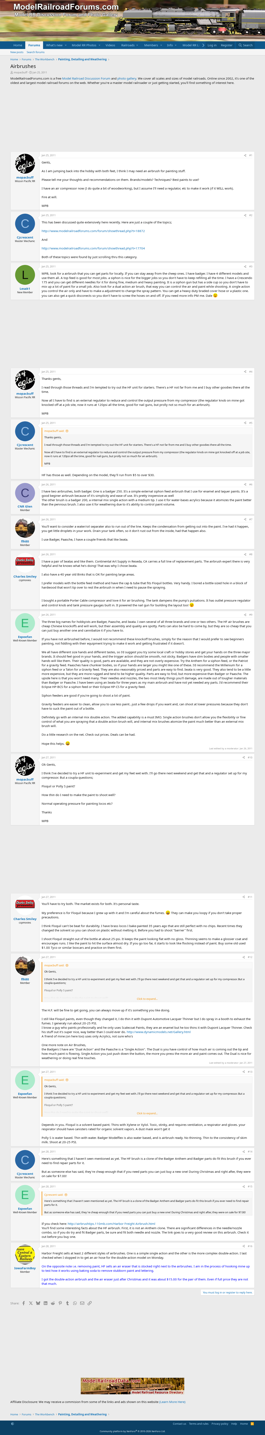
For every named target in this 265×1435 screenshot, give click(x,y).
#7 (250, 519)
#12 (250, 957)
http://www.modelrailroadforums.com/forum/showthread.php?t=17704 (93, 248)
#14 (250, 1151)
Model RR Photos (84, 45)
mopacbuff (20, 72)
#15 (250, 1186)
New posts (16, 52)
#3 (250, 266)
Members (151, 45)
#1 (250, 155)
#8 (250, 554)
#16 (250, 1246)
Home (17, 45)
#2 (250, 215)
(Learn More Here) (172, 1402)
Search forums (36, 52)
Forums (34, 45)
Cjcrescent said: (53, 1195)
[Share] (245, 155)
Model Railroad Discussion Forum (86, 78)
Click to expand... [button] (147, 999)
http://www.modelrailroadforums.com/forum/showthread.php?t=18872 (93, 231)
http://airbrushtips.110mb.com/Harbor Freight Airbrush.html (111, 1224)
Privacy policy (220, 1423)
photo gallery (126, 78)
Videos (110, 45)
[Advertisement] (132, 118)
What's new (54, 45)
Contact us (179, 1423)
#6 (250, 484)
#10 (250, 757)
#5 (250, 423)
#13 (250, 1072)
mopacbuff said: (54, 431)
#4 (250, 371)
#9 (250, 614)
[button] (66, 45)
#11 (250, 897)
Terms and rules (198, 1423)
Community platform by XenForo (132, 1431)
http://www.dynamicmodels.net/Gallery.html (159, 1032)
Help (234, 1423)
